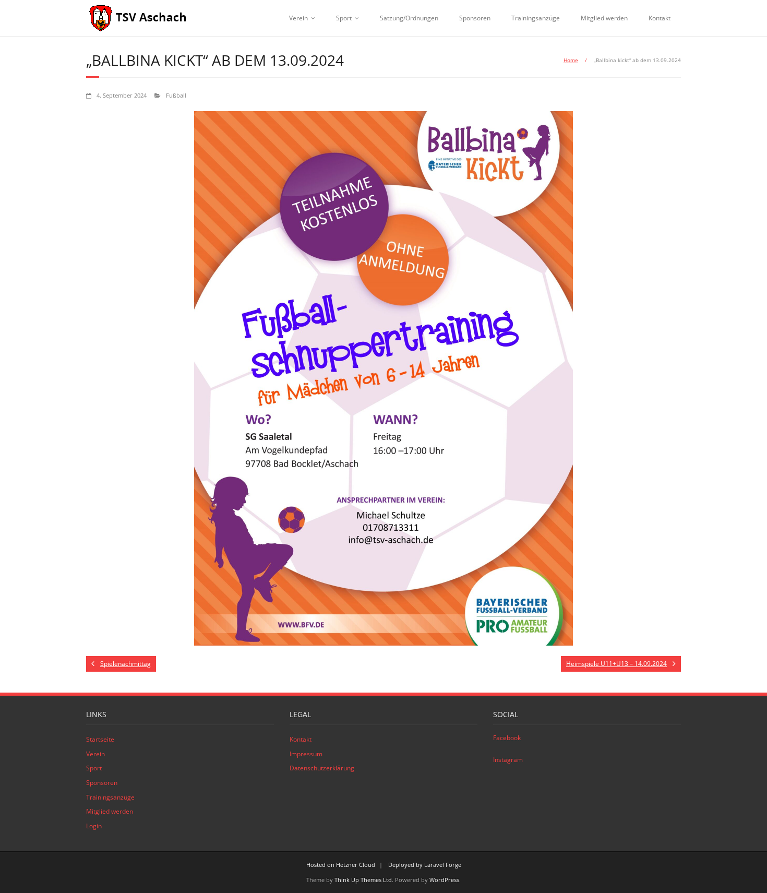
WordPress (444, 880)
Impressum (306, 753)
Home (571, 60)
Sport (344, 18)
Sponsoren (474, 18)
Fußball (176, 95)
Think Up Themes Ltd (363, 880)
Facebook (507, 737)
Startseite (100, 739)
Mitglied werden (604, 18)
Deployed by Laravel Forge (424, 864)
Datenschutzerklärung (322, 768)
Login (94, 825)
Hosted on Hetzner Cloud (340, 864)
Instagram (508, 759)
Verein (298, 18)
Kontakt (659, 18)
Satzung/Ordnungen (409, 18)
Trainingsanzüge (535, 18)
